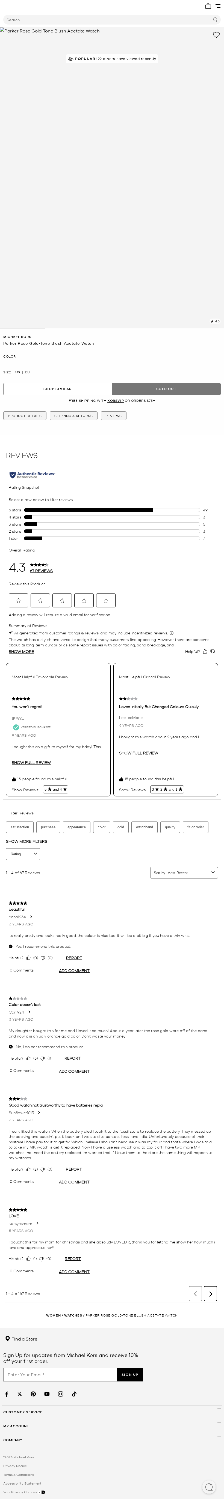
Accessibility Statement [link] (22, 1483)
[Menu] (218, 6)
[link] (6, 1394)
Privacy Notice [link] (15, 1466)
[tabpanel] (112, 177)
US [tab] (17, 372)
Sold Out (166, 388)
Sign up (130, 1374)
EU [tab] (27, 372)
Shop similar (57, 388)
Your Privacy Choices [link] (20, 1492)
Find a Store (23, 1339)
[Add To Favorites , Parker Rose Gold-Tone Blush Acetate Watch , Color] (216, 35)
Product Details (25, 415)
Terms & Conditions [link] (18, 1474)
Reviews (113, 415)
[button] (209, 1487)
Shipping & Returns (73, 415)
